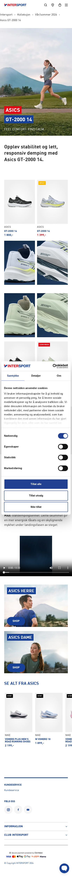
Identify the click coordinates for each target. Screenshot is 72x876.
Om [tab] (59, 375)
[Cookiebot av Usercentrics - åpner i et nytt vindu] (52, 366)
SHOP (16, 621)
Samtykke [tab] (13, 375)
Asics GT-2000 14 (10, 20)
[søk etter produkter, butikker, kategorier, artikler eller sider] (45, 5)
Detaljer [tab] (36, 375)
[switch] (63, 446)
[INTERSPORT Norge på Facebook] (18, 809)
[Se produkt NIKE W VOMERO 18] (49, 719)
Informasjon (13, 826)
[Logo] (17, 5)
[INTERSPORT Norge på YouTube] (28, 809)
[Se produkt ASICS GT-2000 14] (19, 208)
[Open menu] (66, 5)
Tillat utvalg (36, 495)
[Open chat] (64, 868)
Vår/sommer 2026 (46, 14)
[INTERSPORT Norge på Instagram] (8, 809)
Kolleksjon (23, 14)
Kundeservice (11, 790)
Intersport (6, 14)
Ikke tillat (36, 506)
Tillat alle (36, 484)
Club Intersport (16, 835)
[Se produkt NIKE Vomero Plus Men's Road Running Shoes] (18, 720)
